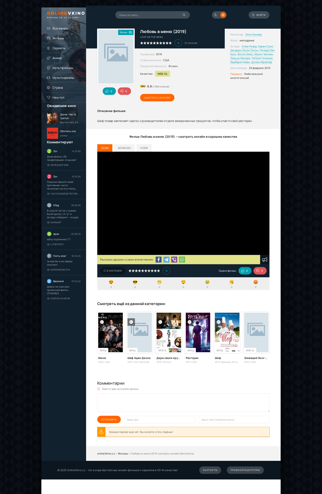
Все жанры (60, 28)
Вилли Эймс (245, 54)
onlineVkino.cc (106, 453)
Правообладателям (245, 470)
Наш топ (58, 97)
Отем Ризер (249, 46)
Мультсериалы (63, 78)
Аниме (57, 58)
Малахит (55, 222)
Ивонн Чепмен (263, 54)
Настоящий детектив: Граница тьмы (65, 193)
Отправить (109, 419)
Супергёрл (56, 244)
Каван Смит (265, 46)
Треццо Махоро (240, 58)
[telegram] (166, 260)
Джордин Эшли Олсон (244, 50)
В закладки (114, 270)
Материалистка (60, 269)
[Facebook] (159, 260)
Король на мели (60, 298)
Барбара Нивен (240, 62)
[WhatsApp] (182, 260)
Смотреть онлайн (157, 97)
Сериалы (59, 48)
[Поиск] (184, 15)
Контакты (210, 470)
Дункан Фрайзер (261, 62)
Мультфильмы (63, 68)
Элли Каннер (253, 34)
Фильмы (58, 38)
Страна (58, 88)
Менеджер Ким (59, 165)
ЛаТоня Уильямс (262, 58)
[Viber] (174, 260)
